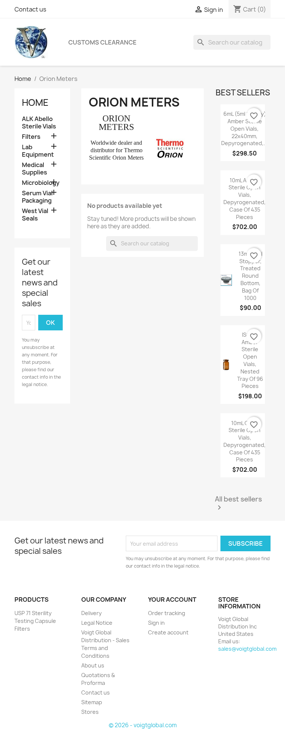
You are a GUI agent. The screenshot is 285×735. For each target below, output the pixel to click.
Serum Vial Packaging (37, 197)
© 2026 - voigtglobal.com (143, 725)
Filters (31, 137)
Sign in (156, 622)
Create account (168, 632)
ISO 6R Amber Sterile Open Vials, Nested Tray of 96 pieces (250, 360)
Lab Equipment (38, 151)
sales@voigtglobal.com (247, 648)
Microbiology (40, 183)
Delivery (91, 613)
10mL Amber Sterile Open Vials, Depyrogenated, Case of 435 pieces (244, 198)
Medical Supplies (34, 168)
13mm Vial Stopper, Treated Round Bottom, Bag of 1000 (250, 275)
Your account (172, 599)
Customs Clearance (102, 42)
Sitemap (91, 702)
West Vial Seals (35, 214)
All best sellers (238, 504)
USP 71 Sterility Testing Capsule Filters (35, 621)
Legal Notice (96, 622)
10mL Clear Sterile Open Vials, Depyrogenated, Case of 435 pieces (244, 441)
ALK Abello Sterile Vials (39, 122)
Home (35, 102)
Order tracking (166, 613)
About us (92, 665)
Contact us (30, 9)
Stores (90, 711)
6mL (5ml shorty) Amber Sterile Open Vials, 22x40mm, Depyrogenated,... (244, 128)
